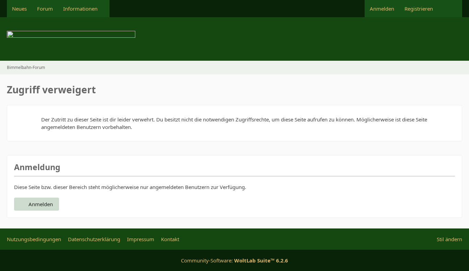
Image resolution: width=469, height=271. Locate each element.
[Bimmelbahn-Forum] (234, 38)
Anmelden (382, 8)
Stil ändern (449, 239)
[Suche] (450, 8)
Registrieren (418, 8)
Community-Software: (234, 260)
